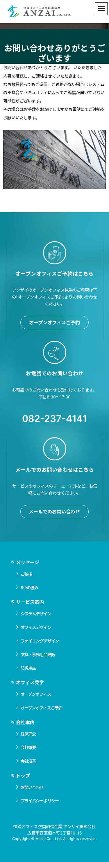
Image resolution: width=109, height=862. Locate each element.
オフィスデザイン (36, 627)
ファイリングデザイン (40, 640)
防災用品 (28, 667)
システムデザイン (36, 613)
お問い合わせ (32, 787)
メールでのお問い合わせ (54, 512)
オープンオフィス (36, 694)
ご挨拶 (26, 574)
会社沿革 (28, 761)
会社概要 (28, 747)
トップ (23, 776)
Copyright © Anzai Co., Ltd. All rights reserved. (54, 839)
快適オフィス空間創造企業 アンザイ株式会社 (39, 11)
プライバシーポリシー (40, 800)
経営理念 (28, 734)
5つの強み (29, 587)
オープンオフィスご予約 (54, 322)
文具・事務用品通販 (38, 654)
